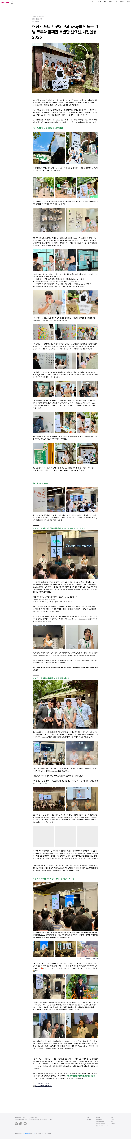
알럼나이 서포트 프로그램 (102, 1126)
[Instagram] (16, 1123)
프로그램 (98, 1117)
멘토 (88, 1121)
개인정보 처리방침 (46, 1133)
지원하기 (113, 1124)
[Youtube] (25, 1123)
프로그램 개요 (99, 1120)
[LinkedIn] (20, 1123)
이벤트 (112, 1119)
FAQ (112, 1121)
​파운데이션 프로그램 (100, 1124)
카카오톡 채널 (27, 1133)
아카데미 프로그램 (100, 1122)
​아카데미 (89, 1119)
